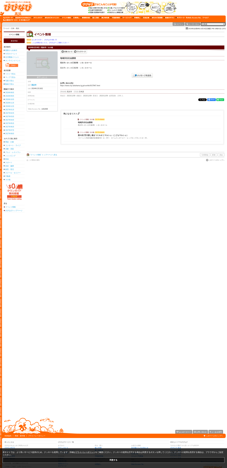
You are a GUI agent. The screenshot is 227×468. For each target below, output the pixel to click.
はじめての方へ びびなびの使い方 (42, 40)
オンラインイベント (13, 60)
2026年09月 (9, 96)
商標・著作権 (20, 436)
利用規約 (8, 436)
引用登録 (205, 155)
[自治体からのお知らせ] (22, 17)
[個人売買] (95, 17)
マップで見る (10, 77)
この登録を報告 (34, 160)
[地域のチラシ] (169, 17)
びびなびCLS (10, 448)
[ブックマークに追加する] (80, 51)
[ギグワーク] (180, 17)
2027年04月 (9, 120)
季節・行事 (9, 142)
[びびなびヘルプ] (206, 17)
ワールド (6, 28)
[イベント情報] (66, 17)
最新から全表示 (11, 50)
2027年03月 (9, 116)
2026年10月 (9, 99)
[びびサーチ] (8, 17)
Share (213, 99)
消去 (221, 155)
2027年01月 (9, 109)
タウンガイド (63, 448)
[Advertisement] (14, 255)
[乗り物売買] (104, 17)
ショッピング (10, 156)
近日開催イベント (12, 57)
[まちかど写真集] (156, 17)
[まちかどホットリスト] (51, 17)
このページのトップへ (216, 160)
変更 (214, 155)
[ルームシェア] (126, 17)
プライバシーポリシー (36, 436)
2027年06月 (9, 127)
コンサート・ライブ (13, 145)
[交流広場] (145, 17)
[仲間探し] (136, 17)
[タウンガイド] (37, 17)
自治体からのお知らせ (139, 448)
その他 (7, 179)
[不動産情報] (115, 17)
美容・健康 (9, 166)
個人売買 (98, 448)
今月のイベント (11, 54)
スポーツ (8, 162)
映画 (7, 159)
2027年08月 (9, 133)
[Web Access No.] (193, 17)
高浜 (17, 28)
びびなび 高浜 (175, 448)
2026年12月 (9, 106)
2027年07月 (9, 130)
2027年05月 (9, 123)
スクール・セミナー (13, 173)
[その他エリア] (24, 20)
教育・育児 (9, 169)
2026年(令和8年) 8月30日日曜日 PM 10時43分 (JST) (207, 29)
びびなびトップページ (13, 210)
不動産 (7, 176)
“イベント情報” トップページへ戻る (43, 155)
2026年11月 (9, 103)
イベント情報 (14, 35)
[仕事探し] (75, 17)
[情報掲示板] (85, 17)
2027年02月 (9, 113)
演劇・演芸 (9, 149)
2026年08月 (9, 92)
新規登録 (14, 41)
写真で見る (9, 81)
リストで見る (10, 74)
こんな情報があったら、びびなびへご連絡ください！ (48, 43)
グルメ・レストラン (13, 152)
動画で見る (9, 84)
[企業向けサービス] (10, 20)
